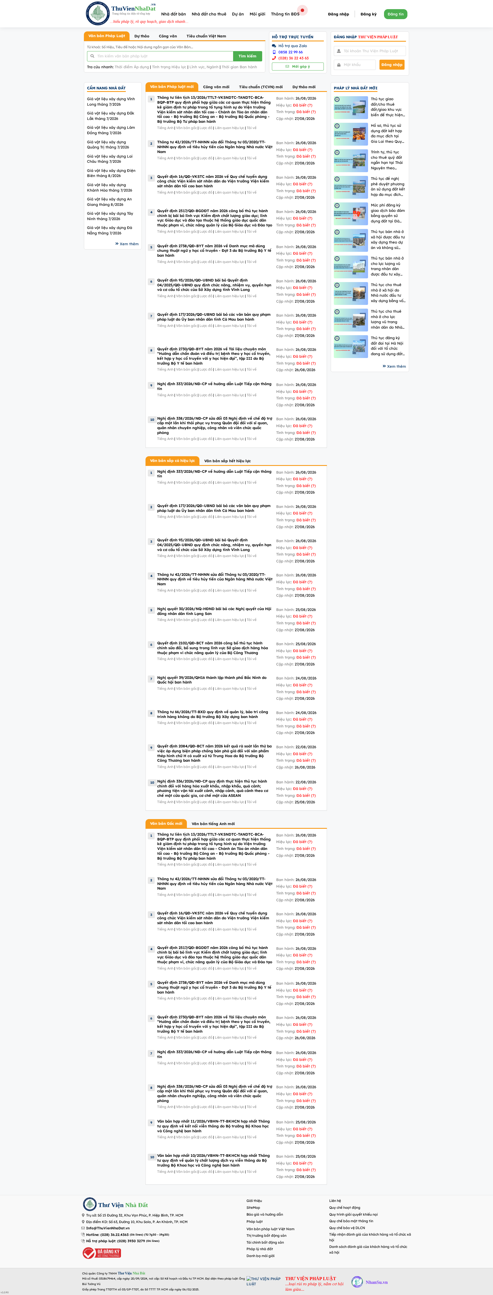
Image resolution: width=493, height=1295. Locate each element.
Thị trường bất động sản (266, 1235)
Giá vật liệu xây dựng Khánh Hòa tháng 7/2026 (109, 187)
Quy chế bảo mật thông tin (351, 1221)
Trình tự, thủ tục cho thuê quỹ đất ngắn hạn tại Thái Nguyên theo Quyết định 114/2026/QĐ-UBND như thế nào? (387, 160)
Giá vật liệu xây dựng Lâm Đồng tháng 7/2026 (111, 130)
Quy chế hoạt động (344, 1207)
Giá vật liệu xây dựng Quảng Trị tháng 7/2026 (108, 145)
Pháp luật (254, 1221)
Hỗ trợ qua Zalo (292, 45)
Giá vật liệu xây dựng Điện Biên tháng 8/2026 (111, 173)
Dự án (238, 14)
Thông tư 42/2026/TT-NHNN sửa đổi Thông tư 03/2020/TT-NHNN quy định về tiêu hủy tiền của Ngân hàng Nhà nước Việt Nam (214, 147)
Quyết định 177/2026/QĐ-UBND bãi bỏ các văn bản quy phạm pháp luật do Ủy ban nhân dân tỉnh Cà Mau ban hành (213, 316)
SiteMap (253, 1207)
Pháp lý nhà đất (259, 1249)
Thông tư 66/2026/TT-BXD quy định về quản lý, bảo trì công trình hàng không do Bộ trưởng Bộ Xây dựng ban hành (212, 714)
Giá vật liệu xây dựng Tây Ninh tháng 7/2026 (110, 216)
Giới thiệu (254, 1201)
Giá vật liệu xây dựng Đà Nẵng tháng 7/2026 (109, 230)
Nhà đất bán (173, 14)
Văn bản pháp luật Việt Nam (270, 1229)
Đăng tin (396, 14)
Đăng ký (369, 14)
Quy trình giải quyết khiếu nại (353, 1214)
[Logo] (98, 14)
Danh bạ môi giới (260, 1256)
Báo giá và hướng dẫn (264, 1214)
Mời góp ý (300, 66)
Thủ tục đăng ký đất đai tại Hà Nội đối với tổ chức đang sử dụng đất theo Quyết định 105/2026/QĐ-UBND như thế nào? (387, 345)
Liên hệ (335, 1201)
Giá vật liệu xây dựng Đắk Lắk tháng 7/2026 (110, 116)
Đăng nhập (338, 14)
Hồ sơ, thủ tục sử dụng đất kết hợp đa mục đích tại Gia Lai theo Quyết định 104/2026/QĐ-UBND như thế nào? (388, 133)
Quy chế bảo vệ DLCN (347, 1228)
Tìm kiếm (247, 56)
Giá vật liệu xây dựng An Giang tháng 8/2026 (109, 202)
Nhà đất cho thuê (209, 14)
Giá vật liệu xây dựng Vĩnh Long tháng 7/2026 (111, 101)
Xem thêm (129, 244)
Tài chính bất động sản (265, 1242)
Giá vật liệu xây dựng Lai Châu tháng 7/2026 (110, 159)
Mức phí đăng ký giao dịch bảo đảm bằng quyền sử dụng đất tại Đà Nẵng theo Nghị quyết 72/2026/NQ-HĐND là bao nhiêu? (388, 213)
